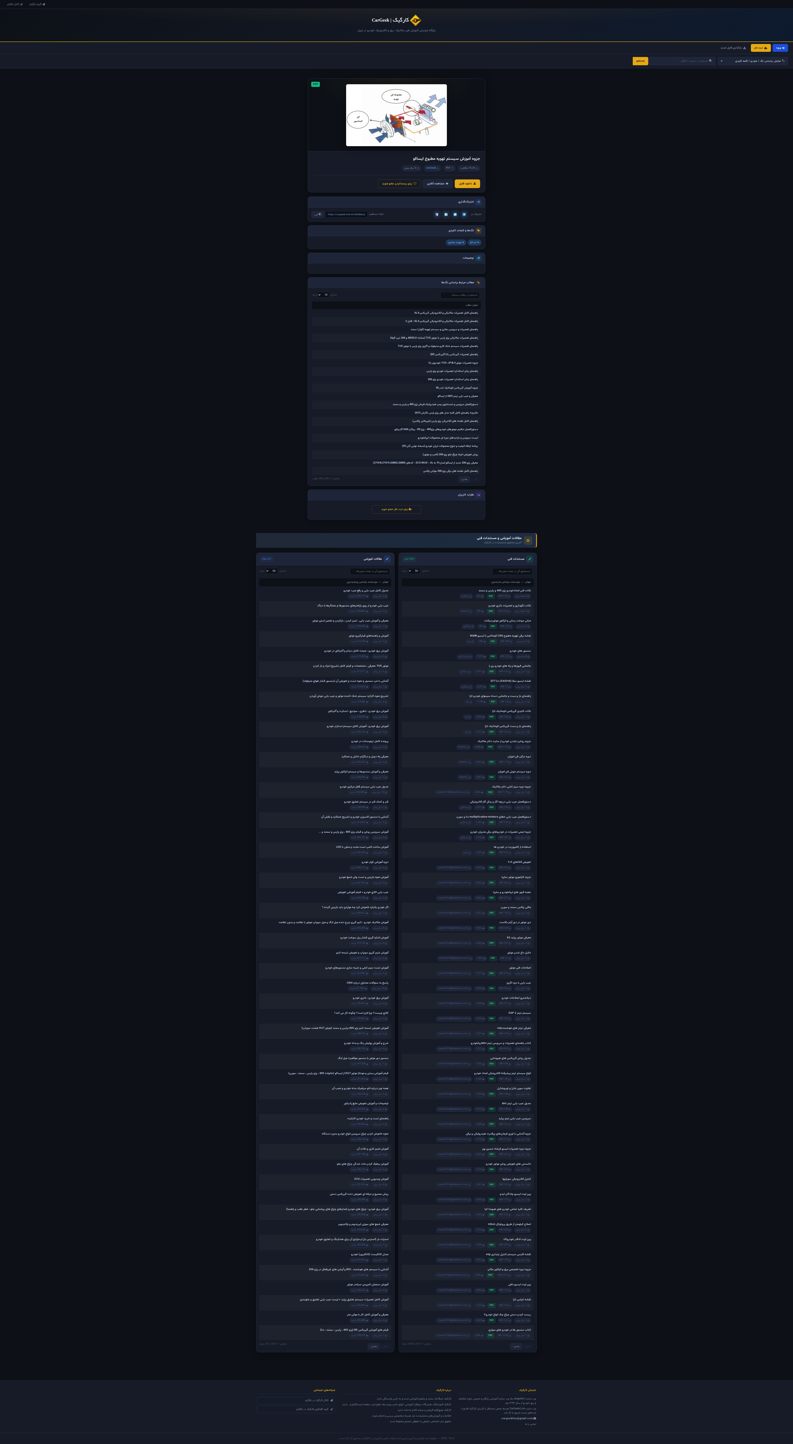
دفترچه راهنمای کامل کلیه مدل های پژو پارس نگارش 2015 (446, 413)
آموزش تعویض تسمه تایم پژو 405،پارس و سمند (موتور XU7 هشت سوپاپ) (345, 1028)
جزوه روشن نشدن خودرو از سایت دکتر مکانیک (504, 741)
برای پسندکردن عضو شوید (397, 183)
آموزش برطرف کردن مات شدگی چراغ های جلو (362, 1164)
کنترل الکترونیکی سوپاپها (516, 1179)
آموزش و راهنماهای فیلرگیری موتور (368, 636)
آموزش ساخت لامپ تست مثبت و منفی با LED (362, 847)
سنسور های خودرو (520, 651)
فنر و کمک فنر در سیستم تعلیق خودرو (366, 802)
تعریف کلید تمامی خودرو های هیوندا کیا (507, 1209)
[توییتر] (455, 214)
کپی (316, 214)
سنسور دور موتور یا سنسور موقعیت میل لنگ (363, 1058)
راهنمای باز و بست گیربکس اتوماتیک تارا (508, 726)
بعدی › (464, 479)
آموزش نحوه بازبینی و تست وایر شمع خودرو (363, 877)
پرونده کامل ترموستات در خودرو (369, 741)
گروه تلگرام (36, 4)
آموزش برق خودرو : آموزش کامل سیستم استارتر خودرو (357, 726)
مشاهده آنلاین (435, 183)
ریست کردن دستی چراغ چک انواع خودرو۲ (507, 1315)
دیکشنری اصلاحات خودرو (516, 998)
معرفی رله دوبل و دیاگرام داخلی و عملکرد (364, 757)
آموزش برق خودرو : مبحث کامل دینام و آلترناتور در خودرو (356, 651)
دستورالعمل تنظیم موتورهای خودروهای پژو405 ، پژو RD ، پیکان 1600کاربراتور (436, 429)
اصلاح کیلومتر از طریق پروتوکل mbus (509, 1224)
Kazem (465, 611)
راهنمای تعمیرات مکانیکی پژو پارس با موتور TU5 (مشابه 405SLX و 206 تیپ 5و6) (434, 338)
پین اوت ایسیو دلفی (519, 1285)
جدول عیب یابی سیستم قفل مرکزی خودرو (364, 787)
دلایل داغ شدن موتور (519, 953)
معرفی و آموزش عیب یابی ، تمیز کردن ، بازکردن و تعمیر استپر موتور (350, 621)
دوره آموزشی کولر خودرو (375, 862)
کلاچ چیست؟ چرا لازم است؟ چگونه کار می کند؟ (361, 1013)
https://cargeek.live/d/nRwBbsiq (346, 214)
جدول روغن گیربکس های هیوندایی (510, 1058)
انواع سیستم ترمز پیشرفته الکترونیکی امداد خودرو (502, 1073)
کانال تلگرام (13, 4)
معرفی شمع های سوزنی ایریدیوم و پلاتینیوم (363, 1224)
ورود (778, 48)
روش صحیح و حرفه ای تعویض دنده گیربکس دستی (359, 1194)
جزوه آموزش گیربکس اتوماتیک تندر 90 (457, 388)
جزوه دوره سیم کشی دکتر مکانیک (511, 787)
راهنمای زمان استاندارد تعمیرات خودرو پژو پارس (452, 371)
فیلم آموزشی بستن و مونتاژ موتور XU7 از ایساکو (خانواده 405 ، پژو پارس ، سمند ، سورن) (338, 1073)
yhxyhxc (462, 747)
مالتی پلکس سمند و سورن (516, 907)
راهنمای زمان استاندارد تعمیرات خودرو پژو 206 (453, 379)
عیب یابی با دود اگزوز (518, 983)
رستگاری (465, 596)
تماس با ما (530, 1424)
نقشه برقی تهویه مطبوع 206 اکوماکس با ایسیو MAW (500, 636)
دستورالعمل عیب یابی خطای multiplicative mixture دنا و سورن (493, 817)
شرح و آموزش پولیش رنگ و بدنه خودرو (366, 1043)
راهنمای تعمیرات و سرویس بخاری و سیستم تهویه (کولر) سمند (444, 329)
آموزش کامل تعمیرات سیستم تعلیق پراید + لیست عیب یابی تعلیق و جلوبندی (344, 1300)
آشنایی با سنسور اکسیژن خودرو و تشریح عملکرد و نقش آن (354, 817)
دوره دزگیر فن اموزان (519, 757)
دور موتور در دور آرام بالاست (515, 922)
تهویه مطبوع (455, 242)
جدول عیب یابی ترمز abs (516, 1103)
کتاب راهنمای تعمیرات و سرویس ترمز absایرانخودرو (501, 1043)
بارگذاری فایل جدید (731, 48)
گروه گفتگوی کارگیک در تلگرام (312, 1409)
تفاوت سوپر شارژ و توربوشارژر (514, 1088)
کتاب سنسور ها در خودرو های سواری (509, 1330)
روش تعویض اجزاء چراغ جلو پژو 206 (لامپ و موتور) (450, 455)
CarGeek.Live (517, 1409)
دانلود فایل (465, 183)
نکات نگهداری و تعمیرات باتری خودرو (509, 606)
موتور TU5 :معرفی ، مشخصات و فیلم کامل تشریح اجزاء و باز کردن (350, 666)
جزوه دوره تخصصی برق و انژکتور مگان (509, 1269)
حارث (465, 852)
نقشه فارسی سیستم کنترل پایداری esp (508, 1254)
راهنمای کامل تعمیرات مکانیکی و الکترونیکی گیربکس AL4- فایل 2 (441, 321)
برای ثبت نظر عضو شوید (395, 509)
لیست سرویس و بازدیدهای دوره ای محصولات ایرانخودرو (448, 438)
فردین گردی (463, 656)
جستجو (640, 61)
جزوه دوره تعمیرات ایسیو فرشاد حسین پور (506, 1149)
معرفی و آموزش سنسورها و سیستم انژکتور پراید (361, 772)
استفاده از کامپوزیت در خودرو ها (512, 847)
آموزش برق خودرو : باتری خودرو (370, 998)
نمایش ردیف (324, 295)
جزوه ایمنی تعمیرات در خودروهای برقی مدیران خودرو (500, 832)
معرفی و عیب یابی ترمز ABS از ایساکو (458, 396)
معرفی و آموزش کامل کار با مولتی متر (367, 1315)
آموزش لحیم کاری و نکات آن (372, 1149)
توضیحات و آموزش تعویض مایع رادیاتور (366, 1103)
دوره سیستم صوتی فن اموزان (514, 772)
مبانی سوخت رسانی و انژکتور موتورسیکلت (507, 621)
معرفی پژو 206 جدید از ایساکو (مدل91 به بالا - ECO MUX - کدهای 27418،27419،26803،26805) (425, 463)
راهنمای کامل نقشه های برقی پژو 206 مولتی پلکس (450, 471)
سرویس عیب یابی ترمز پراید (515, 1119)
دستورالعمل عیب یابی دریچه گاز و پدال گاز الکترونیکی (500, 802)
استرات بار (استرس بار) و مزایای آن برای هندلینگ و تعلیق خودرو (352, 1239)
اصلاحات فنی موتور (520, 968)
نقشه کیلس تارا (522, 1300)
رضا (467, 702)
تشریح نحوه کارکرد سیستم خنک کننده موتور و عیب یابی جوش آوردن (349, 696)
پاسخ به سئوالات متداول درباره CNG (367, 983)
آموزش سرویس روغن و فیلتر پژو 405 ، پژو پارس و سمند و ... (353, 832)
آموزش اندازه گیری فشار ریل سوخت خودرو (364, 938)
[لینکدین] (446, 214)
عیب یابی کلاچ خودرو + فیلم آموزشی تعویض (363, 892)
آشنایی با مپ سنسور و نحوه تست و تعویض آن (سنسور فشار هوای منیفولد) (345, 681)
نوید (469, 641)
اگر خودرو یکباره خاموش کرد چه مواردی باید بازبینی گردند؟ (355, 907)
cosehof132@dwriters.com (452, 792)
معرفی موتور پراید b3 (519, 938)
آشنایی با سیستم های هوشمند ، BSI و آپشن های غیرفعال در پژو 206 (348, 1269)
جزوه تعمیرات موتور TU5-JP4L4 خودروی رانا (453, 363)
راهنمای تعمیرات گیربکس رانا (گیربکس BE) (454, 354)
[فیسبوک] (437, 214)
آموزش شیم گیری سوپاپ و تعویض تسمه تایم (362, 953)
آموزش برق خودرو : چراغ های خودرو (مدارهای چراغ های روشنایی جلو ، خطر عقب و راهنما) (337, 1209)
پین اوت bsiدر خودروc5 (517, 1239)
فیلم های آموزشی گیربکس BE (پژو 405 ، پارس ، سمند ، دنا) (354, 1330)
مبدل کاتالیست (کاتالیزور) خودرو (369, 1254)
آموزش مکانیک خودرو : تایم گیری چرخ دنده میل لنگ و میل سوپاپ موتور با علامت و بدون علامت (333, 922)
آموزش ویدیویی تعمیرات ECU (371, 1179)
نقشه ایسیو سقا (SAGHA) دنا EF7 (511, 681)
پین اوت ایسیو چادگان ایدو (515, 1194)
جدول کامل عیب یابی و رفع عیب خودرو (365, 591)
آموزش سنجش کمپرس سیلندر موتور (367, 1285)
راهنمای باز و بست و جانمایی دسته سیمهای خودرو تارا (500, 696)
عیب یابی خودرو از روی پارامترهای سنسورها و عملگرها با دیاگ (352, 606)
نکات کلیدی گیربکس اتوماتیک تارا (511, 711)
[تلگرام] (464, 214)
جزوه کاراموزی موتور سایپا (516, 877)
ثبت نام (758, 48)
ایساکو (473, 242)
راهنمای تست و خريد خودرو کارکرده (367, 1119)
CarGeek (431, 168)
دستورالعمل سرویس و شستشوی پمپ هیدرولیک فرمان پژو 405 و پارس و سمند (435, 404)
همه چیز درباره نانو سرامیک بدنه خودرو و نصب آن (360, 1088)
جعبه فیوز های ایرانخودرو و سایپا (512, 892)
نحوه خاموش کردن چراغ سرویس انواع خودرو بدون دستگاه (355, 1134)
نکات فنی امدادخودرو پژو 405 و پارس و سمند (504, 591)
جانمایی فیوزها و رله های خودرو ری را (510, 666)
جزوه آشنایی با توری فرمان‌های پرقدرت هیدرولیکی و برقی (498, 1134)
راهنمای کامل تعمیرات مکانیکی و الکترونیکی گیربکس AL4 (446, 313)
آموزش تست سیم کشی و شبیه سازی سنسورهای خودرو (356, 968)
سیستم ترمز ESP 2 (520, 1013)
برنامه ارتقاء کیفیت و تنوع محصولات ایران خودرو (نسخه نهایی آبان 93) (440, 446)
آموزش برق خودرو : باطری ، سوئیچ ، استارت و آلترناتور (358, 711)
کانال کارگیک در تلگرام (317, 1400)
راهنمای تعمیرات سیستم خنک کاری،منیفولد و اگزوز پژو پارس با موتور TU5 (438, 346)
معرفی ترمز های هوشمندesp (514, 1028)
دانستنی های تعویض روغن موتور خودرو (508, 1164)
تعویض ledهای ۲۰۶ (519, 862)
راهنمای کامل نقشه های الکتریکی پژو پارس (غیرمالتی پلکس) (445, 421)
